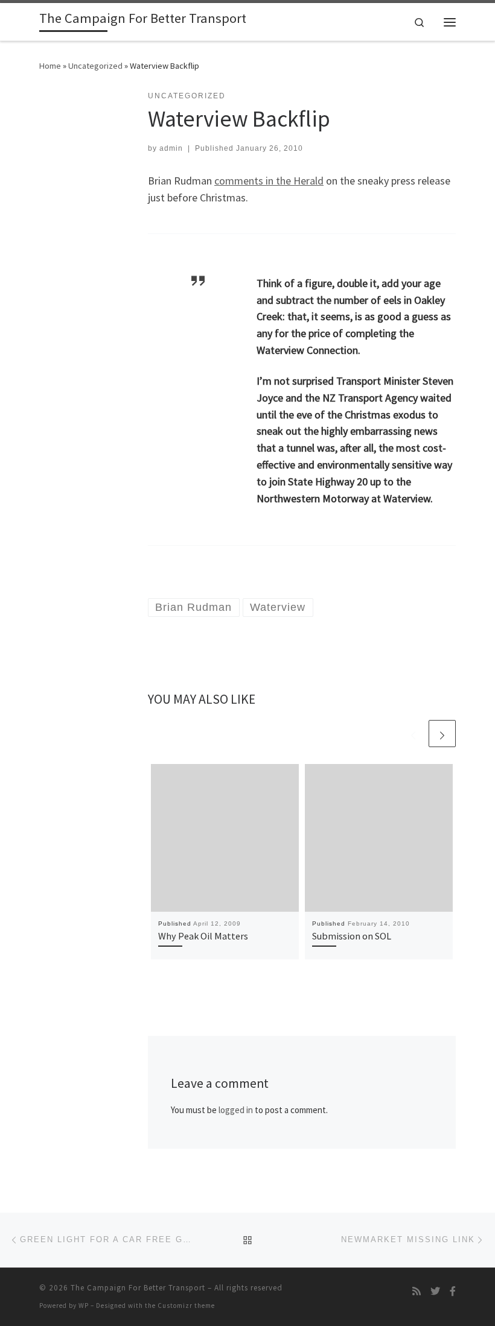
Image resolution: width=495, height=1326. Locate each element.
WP (83, 1305)
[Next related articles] (442, 733)
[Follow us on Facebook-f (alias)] (453, 1291)
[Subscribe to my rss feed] (416, 1291)
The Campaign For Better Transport (138, 1288)
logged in (236, 1110)
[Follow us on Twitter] (435, 1291)
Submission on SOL (351, 936)
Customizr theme (186, 1305)
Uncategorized (95, 65)
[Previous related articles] (413, 733)
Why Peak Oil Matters (203, 936)
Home (50, 65)
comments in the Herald (269, 181)
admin (171, 148)
